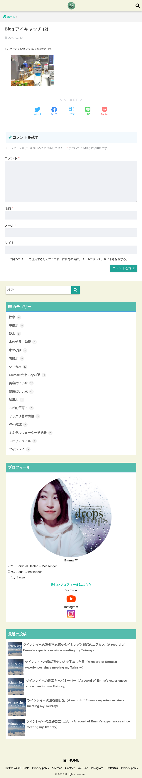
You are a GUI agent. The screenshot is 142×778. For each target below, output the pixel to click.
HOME (73, 760)
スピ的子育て (20, 408)
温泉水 (16, 399)
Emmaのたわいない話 (27, 375)
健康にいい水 (21, 391)
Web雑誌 (17, 424)
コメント (12, 158)
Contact (70, 768)
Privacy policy (40, 768)
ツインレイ (19, 449)
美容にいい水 (21, 383)
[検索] (75, 290)
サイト (9, 242)
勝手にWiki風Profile (17, 768)
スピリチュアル (22, 441)
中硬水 (16, 325)
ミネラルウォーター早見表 (30, 432)
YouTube (82, 768)
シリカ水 (17, 367)
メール (10, 225)
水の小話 (17, 350)
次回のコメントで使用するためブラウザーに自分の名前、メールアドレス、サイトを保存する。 (69, 259)
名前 (9, 208)
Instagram (97, 768)
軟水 (14, 317)
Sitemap (57, 768)
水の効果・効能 (22, 342)
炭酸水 (16, 358)
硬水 (14, 333)
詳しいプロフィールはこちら (71, 584)
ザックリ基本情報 (24, 416)
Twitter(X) (112, 768)
